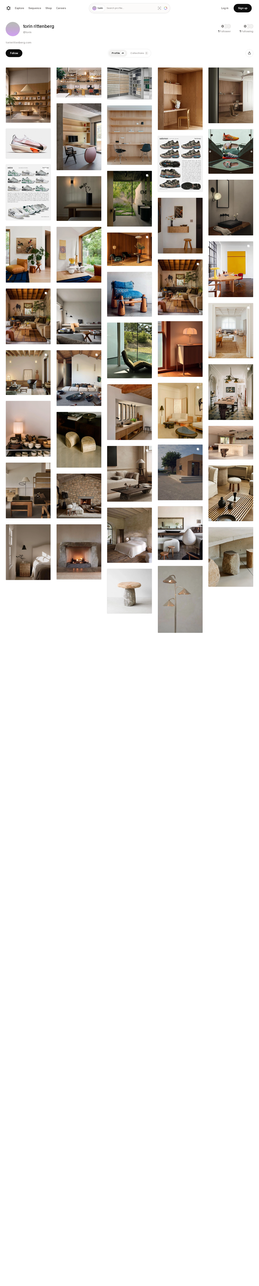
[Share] (249, 53)
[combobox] (131, 8)
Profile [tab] (118, 53)
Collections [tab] (138, 53)
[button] (13, 29)
